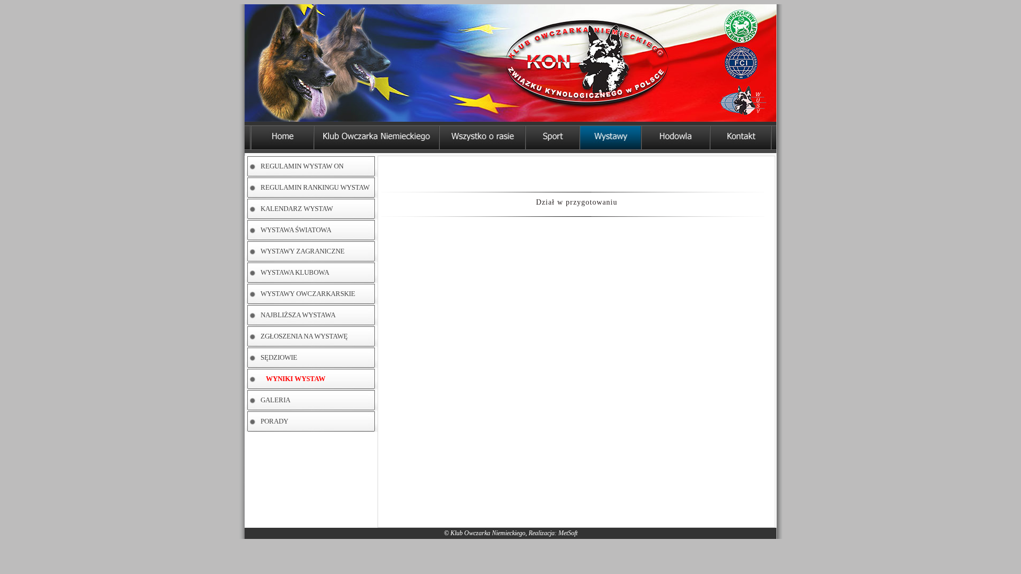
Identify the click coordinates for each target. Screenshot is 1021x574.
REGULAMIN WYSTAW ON (302, 166)
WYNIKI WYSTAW (295, 379)
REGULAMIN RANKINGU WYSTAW (315, 187)
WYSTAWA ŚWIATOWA (296, 230)
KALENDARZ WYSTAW (297, 209)
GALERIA (275, 400)
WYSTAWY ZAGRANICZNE (303, 251)
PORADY (274, 421)
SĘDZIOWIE (279, 357)
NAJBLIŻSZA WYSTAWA (298, 315)
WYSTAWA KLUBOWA (295, 272)
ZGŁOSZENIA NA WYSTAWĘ (304, 336)
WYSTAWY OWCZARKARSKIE (308, 294)
